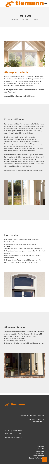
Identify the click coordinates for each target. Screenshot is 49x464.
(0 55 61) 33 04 (16, 431)
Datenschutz (39, 453)
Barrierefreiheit (38, 456)
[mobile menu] (46, 4)
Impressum (40, 451)
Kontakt (41, 449)
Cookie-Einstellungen (36, 458)
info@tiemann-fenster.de (13, 437)
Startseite (14, 20)
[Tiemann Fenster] (24, 4)
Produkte (25, 20)
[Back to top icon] (44, 459)
